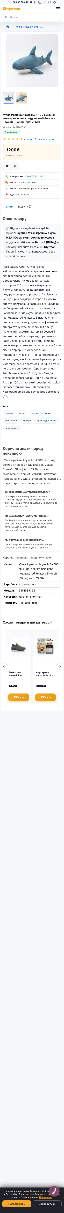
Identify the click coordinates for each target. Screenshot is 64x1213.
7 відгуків (29, 139)
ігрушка (9, 413)
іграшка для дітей (46, 420)
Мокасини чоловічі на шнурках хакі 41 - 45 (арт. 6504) (18, 674)
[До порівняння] (15, 166)
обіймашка (11, 420)
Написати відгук (45, 139)
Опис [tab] (9, 206)
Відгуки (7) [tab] (25, 206)
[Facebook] (34, 2)
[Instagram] (39, 2)
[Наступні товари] (60, 666)
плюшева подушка (41, 413)
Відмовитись (47, 1204)
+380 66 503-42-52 (21, 2)
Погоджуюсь (16, 1204)
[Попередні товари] (4, 666)
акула (22, 413)
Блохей (27, 420)
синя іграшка (12, 428)
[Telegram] (54, 2)
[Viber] (49, 2)
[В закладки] (7, 166)
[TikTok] (44, 2)
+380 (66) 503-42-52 (34, 176)
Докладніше (45, 1197)
